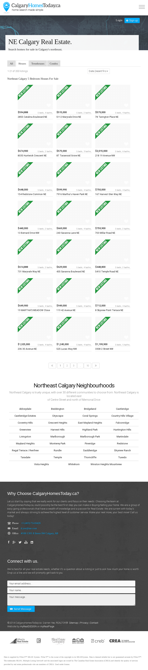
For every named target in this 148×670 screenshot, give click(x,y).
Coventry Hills (25, 422)
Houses (22, 63)
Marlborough (57, 436)
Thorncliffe (90, 457)
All (11, 63)
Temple (57, 457)
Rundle (57, 450)
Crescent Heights (57, 422)
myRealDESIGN (28, 626)
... (80, 365)
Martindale (122, 436)
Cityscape (57, 415)
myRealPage (47, 626)
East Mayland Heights (90, 422)
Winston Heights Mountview (106, 464)
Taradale (25, 457)
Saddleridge (90, 450)
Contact (94, 622)
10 (87, 365)
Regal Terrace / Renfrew (25, 450)
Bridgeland (90, 408)
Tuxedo (122, 457)
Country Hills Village (122, 415)
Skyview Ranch (122, 450)
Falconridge (122, 422)
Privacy (84, 622)
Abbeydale (25, 408)
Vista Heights (41, 464)
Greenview (25, 429)
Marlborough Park (90, 436)
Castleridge (122, 408)
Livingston (25, 436)
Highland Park (90, 429)
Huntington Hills (122, 429)
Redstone (122, 443)
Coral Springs (90, 415)
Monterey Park (58, 443)
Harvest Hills (58, 429)
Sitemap (73, 622)
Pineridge (90, 443)
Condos (54, 63)
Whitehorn (74, 464)
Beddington (57, 408)
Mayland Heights (25, 443)
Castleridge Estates (25, 415)
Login (119, 20)
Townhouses (37, 63)
